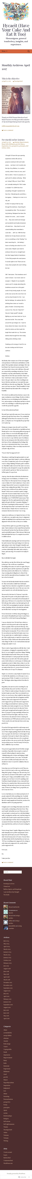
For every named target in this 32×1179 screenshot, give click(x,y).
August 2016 (7, 1007)
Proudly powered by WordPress (16, 1174)
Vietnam (6, 1138)
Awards (6, 1041)
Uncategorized (18, 81)
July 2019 (6, 966)
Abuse (5, 1030)
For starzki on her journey (13, 139)
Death (5, 1052)
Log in (5, 1155)
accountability (8, 1033)
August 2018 (7, 969)
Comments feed (8, 1160)
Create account (8, 1152)
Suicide (17, 907)
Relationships (8, 1116)
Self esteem (7, 1121)
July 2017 (6, 994)
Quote (5, 1110)
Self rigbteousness (9, 1124)
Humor (22, 144)
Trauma (6, 1127)
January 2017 (7, 1002)
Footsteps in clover (9, 884)
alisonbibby (12, 926)
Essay (3, 144)
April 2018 (6, 977)
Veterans (6, 1135)
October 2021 (7, 960)
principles (22, 146)
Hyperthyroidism (9, 1083)
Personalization (8, 1099)
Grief (5, 1074)
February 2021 (8, 963)
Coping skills (7, 1049)
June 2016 (6, 1013)
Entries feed (7, 1158)
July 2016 (6, 1010)
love (10, 146)
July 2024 (6, 941)
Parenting (6, 1096)
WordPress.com (8, 1163)
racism (5, 1113)
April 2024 (7, 946)
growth (18, 144)
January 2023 (7, 958)
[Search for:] (28, 51)
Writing (6, 1141)
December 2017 (8, 982)
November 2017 (8, 985)
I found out (7, 886)
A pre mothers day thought (11, 892)
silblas (11, 921)
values (8, 148)
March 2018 (7, 980)
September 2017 (8, 988)
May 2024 (6, 944)
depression (7, 1055)
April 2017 (6, 996)
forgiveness (7, 1069)
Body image (7, 1044)
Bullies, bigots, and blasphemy (12, 889)
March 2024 (7, 949)
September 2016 (8, 1005)
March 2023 (7, 955)
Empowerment (24, 142)
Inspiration (5, 146)
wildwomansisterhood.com (10, 126)
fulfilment (12, 144)
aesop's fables (7, 1035)
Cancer (6, 1047)
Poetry (5, 1105)
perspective (15, 146)
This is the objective (10, 78)
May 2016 (6, 1016)
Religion (6, 1119)
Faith (7, 144)
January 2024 (7, 952)
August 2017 (7, 991)
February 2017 (7, 999)
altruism (16, 142)
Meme (5, 1094)
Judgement (7, 1088)
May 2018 (6, 974)
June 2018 (6, 971)
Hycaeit (11, 907)
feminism (6, 1066)
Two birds (6, 895)
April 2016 (7, 1018)
